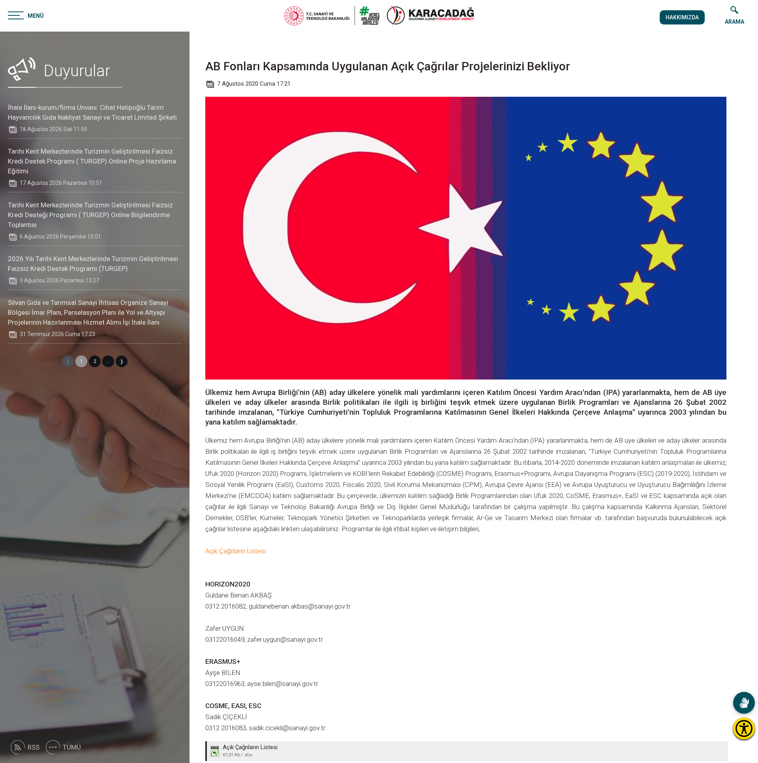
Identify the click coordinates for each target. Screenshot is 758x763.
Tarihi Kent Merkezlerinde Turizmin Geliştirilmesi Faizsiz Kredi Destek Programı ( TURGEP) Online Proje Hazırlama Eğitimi (92, 161)
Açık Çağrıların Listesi (235, 551)
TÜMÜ (72, 747)
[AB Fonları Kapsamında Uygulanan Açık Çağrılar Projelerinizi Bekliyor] (430, 16)
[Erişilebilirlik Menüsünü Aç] (744, 728)
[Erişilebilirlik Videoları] (744, 703)
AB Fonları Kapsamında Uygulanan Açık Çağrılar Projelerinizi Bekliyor (387, 66)
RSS (33, 747)
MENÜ (36, 16)
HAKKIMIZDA (682, 17)
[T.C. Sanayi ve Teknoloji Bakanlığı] (332, 16)
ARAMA (734, 22)
